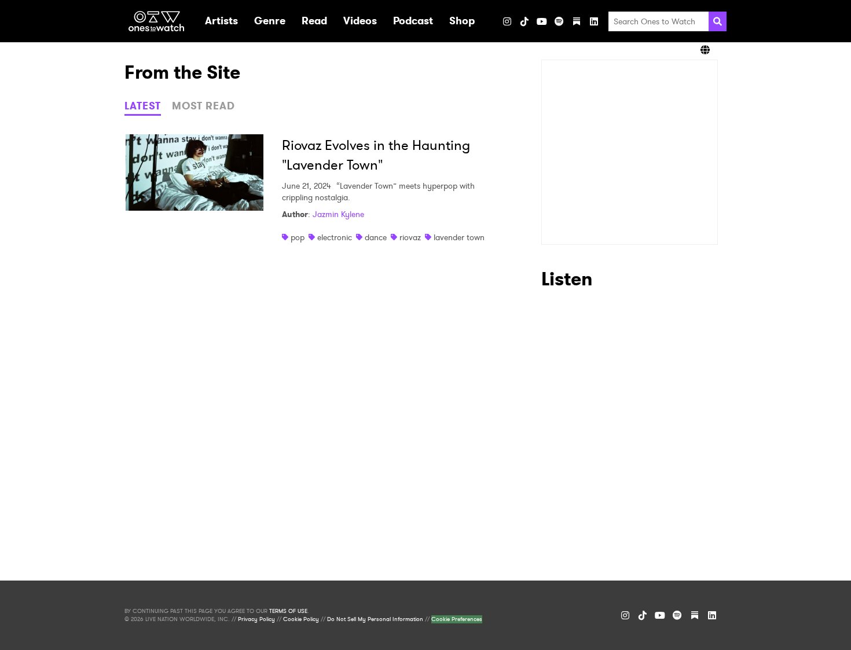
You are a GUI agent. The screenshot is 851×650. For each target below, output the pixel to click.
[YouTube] (542, 21)
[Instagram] (507, 21)
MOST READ (203, 105)
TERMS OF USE (288, 611)
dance (376, 237)
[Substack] (576, 21)
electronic (334, 237)
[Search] (718, 21)
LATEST (142, 105)
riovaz (410, 237)
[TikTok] (524, 21)
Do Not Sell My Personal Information (375, 619)
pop (298, 237)
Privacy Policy (256, 619)
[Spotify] (559, 21)
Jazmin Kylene (338, 214)
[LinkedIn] (594, 21)
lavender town (459, 237)
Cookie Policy (301, 619)
